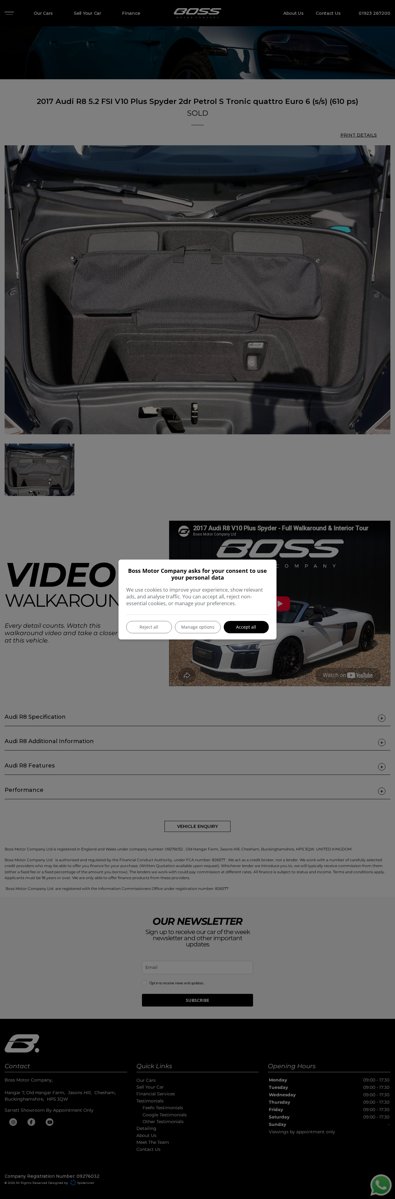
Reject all (148, 627)
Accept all (246, 627)
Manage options (197, 627)
